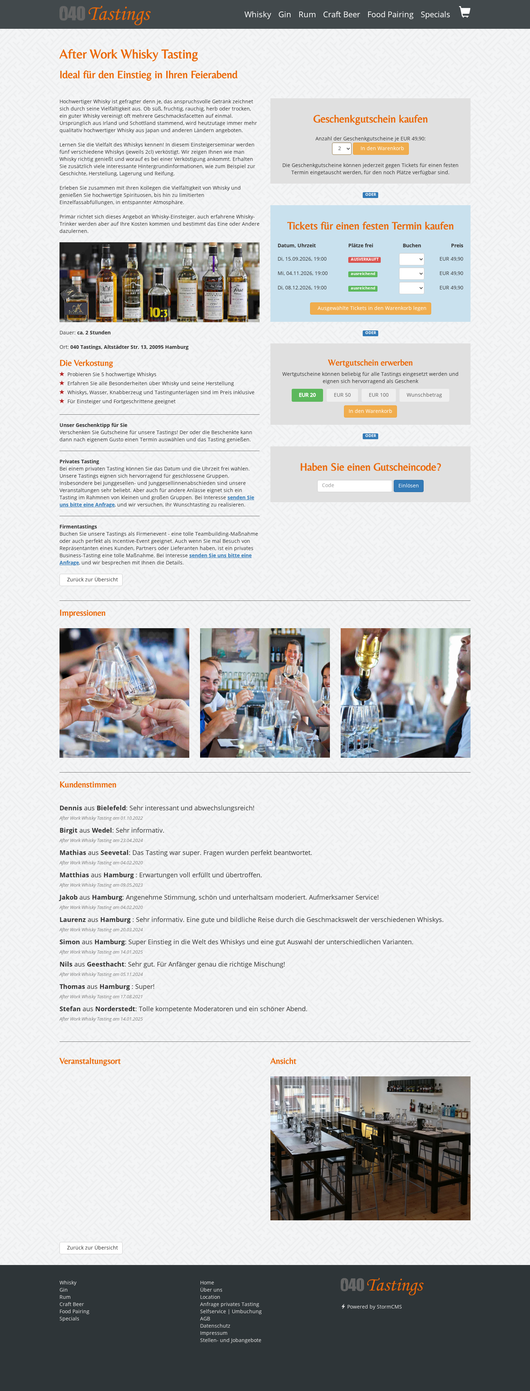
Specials (435, 15)
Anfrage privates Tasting (229, 1304)
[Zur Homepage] (382, 1284)
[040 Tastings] (105, 12)
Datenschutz (215, 1326)
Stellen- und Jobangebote (230, 1340)
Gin (284, 15)
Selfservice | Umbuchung (231, 1311)
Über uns (211, 1290)
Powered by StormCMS (374, 1307)
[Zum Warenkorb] (465, 14)
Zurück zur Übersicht (91, 579)
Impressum (214, 1333)
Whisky (257, 15)
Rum (307, 15)
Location (210, 1297)
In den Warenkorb (381, 148)
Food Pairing (390, 15)
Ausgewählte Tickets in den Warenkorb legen (371, 308)
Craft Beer (341, 15)
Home (207, 1283)
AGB (205, 1319)
